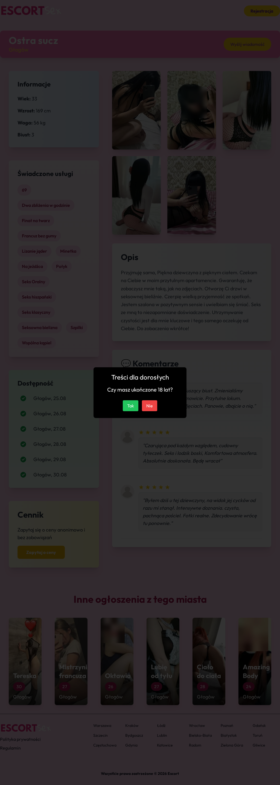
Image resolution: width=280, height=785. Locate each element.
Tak (130, 405)
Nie (149, 405)
